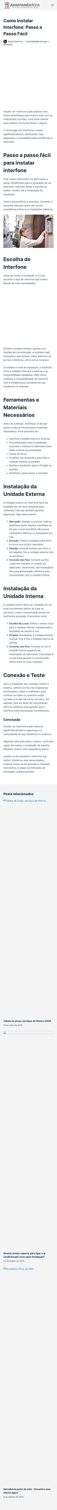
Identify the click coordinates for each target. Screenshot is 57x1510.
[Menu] (52, 5)
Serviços (7, 45)
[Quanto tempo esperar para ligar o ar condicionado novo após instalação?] (28, 1140)
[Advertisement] (28, 80)
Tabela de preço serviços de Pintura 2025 (27, 1021)
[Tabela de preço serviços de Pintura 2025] (28, 907)
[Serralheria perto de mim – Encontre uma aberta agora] (28, 1375)
